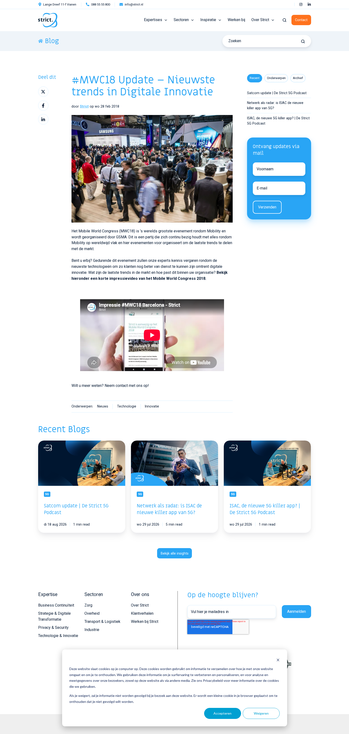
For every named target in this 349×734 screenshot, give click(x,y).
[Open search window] (284, 20)
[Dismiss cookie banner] (278, 660)
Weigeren (261, 713)
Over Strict (260, 19)
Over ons (140, 594)
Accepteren (222, 713)
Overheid (92, 613)
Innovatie (152, 406)
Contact (301, 20)
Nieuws (102, 406)
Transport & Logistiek (102, 621)
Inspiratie (208, 19)
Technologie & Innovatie (58, 635)
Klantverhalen (142, 613)
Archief (298, 78)
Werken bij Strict (144, 621)
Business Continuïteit (56, 605)
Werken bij (236, 19)
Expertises (153, 19)
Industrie (91, 629)
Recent (255, 78)
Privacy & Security (53, 627)
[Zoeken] (303, 41)
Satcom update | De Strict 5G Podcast (277, 93)
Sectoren (181, 19)
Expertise (47, 594)
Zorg (88, 605)
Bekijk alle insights (175, 553)
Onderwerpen (276, 78)
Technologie (126, 406)
